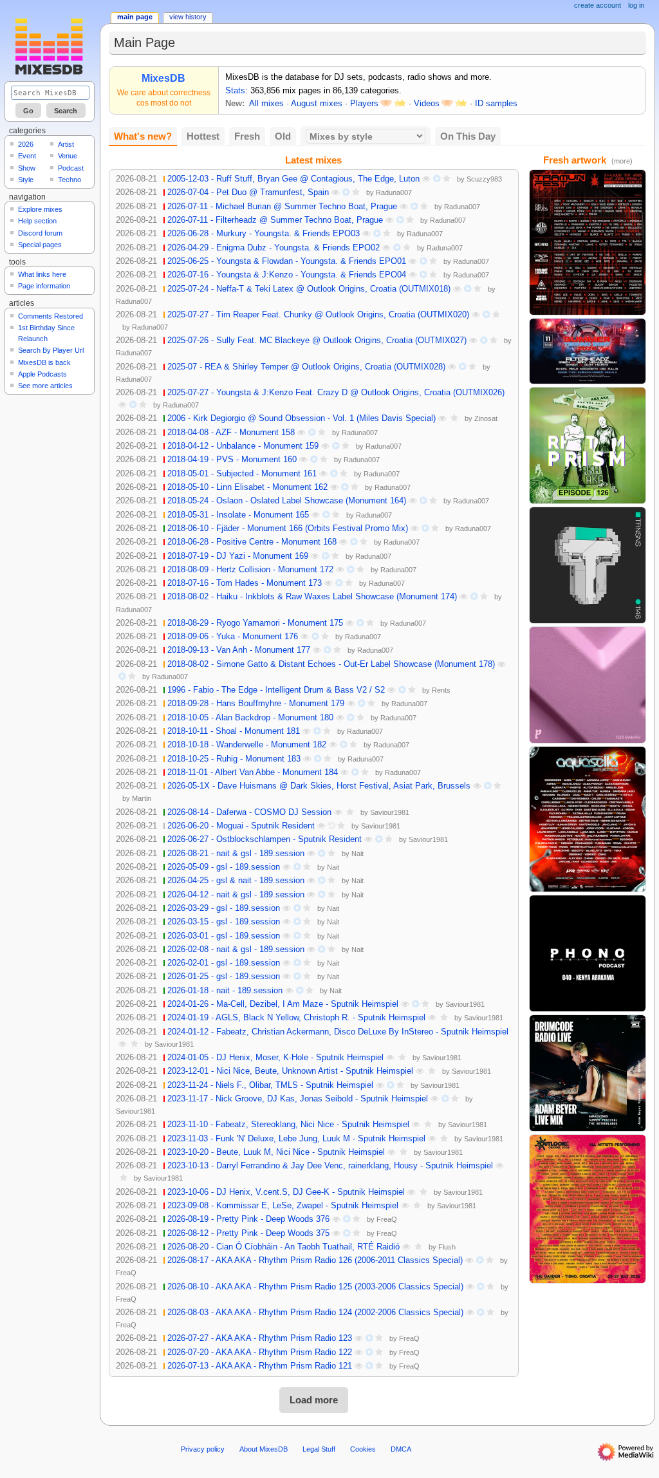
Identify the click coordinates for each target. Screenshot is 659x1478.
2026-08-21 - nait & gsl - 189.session (235, 853)
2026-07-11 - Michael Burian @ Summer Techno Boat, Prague (282, 206)
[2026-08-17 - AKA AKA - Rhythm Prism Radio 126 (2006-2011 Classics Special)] (587, 444)
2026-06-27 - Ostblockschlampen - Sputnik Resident (264, 839)
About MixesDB (263, 1449)
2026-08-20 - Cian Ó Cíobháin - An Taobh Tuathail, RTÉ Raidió (283, 1246)
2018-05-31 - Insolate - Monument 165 (238, 514)
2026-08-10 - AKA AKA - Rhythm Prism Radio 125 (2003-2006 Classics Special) (315, 1286)
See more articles (45, 385)
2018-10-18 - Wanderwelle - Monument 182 (246, 744)
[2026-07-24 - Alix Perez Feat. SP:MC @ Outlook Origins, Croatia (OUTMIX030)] (587, 1208)
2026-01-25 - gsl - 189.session (223, 976)
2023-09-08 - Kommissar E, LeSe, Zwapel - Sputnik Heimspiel (282, 1205)
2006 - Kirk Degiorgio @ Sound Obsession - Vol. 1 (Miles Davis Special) (301, 418)
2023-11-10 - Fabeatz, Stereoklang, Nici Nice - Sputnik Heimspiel (288, 1124)
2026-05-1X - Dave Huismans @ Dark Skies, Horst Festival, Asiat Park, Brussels (318, 785)
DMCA (401, 1449)
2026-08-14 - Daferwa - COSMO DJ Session (249, 812)
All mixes (266, 103)
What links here (42, 274)
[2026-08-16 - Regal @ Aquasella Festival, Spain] (587, 818)
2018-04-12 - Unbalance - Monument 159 (243, 446)
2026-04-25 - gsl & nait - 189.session (235, 880)
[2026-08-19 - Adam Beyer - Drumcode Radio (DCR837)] (587, 1072)
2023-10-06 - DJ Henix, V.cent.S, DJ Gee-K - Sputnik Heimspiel (286, 1192)
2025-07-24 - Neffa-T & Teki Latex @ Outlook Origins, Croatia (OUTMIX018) (308, 289)
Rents (441, 690)
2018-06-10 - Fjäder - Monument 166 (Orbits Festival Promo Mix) (287, 528)
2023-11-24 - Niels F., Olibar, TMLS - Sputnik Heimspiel (270, 1085)
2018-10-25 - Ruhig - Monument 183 (234, 758)
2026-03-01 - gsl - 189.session (223, 935)
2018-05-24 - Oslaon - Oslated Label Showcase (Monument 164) (286, 500)
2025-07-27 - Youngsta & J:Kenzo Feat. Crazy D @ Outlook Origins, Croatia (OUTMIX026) (336, 392)
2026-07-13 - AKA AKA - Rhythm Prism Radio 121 (259, 1365)
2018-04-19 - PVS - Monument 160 (232, 459)
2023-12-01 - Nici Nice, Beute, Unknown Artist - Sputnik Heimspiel (290, 1071)
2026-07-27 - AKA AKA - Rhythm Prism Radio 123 (259, 1338)
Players (364, 103)
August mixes (316, 103)
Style (25, 179)
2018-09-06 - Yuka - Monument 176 (232, 636)
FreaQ (386, 1219)
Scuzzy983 (484, 179)
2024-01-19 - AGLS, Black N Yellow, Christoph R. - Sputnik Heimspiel (296, 1017)
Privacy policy (203, 1449)
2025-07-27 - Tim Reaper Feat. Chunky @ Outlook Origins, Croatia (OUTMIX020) (318, 314)
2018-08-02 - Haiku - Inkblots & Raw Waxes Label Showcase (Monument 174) (312, 596)
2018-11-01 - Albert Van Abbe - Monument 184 (252, 772)
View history (188, 17)
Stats (235, 90)
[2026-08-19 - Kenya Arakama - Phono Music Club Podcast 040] (587, 952)
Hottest (203, 136)
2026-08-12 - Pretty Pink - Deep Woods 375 (248, 1233)
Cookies (363, 1449)
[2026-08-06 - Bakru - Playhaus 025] (587, 684)
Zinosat (485, 418)
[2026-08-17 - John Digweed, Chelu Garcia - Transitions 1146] (587, 564)
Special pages (40, 244)
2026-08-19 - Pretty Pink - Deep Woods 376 (248, 1219)
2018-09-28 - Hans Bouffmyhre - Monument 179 (255, 703)
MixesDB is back (44, 362)
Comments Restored (50, 316)
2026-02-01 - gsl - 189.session (223, 963)
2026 (25, 144)
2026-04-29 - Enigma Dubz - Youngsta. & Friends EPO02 (273, 247)
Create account (597, 5)
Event (27, 156)
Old (283, 136)
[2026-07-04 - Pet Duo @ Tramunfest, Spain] (587, 242)
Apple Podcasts (42, 374)
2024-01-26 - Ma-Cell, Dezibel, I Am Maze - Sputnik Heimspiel (282, 1004)
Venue (67, 156)
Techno (69, 179)
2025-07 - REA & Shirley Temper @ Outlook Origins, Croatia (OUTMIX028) (306, 366)
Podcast (71, 168)
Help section (37, 221)
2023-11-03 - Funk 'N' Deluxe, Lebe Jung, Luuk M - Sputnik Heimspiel (296, 1138)
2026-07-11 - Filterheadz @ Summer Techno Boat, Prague (275, 220)
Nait (357, 853)
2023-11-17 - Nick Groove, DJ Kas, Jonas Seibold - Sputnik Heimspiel (297, 1098)
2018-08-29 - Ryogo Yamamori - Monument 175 (255, 623)
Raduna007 (394, 192)
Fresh (247, 136)
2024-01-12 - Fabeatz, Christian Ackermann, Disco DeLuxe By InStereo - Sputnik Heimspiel (337, 1031)
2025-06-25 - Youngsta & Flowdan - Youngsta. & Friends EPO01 (286, 261)
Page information (44, 286)
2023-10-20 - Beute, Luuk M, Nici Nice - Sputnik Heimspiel (276, 1152)
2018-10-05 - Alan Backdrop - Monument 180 (250, 717)
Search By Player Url (51, 350)
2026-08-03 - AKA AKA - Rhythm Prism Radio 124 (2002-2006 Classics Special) (315, 1312)
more (622, 161)
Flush (447, 1247)
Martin (141, 798)
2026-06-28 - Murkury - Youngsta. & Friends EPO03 (263, 233)
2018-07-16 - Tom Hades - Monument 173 (244, 583)
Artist (66, 144)
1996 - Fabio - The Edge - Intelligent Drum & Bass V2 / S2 (276, 690)
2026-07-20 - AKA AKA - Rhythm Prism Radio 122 (259, 1352)
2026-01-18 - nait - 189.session (225, 990)
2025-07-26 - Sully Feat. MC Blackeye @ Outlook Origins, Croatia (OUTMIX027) (317, 340)
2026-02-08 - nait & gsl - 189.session (235, 949)
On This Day (468, 136)
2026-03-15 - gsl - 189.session (223, 921)
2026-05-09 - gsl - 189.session (223, 867)
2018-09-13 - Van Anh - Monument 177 (238, 650)
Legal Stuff (318, 1449)
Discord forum (40, 233)
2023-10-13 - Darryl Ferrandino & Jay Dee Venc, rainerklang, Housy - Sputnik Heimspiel (330, 1165)
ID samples (496, 103)
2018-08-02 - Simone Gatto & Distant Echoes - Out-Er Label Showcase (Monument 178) (331, 664)
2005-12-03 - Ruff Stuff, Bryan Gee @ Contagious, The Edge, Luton (293, 178)
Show (26, 168)
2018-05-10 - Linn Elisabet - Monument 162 (247, 487)
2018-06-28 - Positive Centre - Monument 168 (252, 542)
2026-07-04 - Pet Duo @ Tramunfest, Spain (248, 192)
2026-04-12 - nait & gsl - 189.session (235, 894)
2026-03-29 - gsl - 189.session (223, 908)
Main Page (135, 17)
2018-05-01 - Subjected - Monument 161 (242, 473)
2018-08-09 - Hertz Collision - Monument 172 (250, 569)
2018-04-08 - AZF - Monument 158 (231, 432)
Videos (427, 103)
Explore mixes (40, 209)
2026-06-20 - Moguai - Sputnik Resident (241, 825)
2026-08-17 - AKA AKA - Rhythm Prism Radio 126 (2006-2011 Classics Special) (315, 1260)
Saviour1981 (389, 812)
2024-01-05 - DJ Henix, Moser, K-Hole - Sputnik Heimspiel (275, 1057)
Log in (636, 5)
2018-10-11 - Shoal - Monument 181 (233, 731)
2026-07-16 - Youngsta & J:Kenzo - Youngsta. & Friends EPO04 (286, 274)
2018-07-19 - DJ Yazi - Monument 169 (237, 556)
